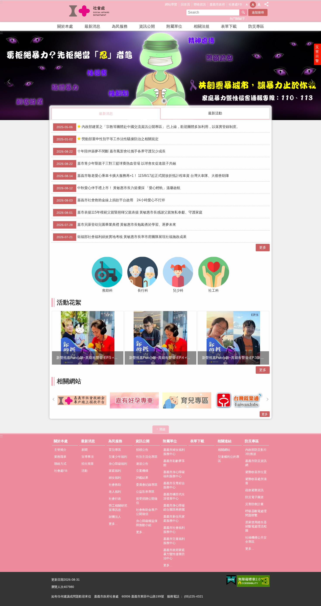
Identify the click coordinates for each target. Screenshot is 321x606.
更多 (262, 247)
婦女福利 (115, 477)
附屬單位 (174, 26)
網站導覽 (171, 4)
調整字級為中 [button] (253, 5)
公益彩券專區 (145, 491)
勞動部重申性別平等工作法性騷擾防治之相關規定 (108, 139)
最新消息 (92, 26)
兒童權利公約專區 (228, 459)
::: (1, 2)
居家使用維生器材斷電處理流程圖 (256, 526)
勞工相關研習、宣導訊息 (119, 507)
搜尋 (243, 12)
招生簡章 (87, 463)
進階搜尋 (258, 12)
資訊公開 (147, 26)
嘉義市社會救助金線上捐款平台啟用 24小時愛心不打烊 (111, 200)
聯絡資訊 (200, 4)
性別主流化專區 (146, 456)
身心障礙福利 (118, 463)
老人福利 (115, 491)
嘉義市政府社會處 (89, 11)
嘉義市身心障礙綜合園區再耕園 (174, 507)
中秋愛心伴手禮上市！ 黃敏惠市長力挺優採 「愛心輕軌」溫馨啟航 (118, 188)
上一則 (8, 81)
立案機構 (142, 470)
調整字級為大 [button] (259, 5)
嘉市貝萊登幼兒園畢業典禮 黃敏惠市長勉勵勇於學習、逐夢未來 (116, 225)
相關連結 (224, 441)
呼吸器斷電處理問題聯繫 (256, 513)
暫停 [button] (164, 101)
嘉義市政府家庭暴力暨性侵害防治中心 (174, 554)
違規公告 (142, 463)
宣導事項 (87, 456)
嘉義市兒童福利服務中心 (174, 541)
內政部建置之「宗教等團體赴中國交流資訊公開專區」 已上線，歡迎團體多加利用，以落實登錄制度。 (148, 127)
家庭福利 (115, 470)
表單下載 (229, 26)
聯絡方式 (60, 463)
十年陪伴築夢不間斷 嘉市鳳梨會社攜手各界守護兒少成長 (111, 151)
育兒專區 (115, 449)
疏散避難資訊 (254, 490)
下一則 (312, 81)
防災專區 (256, 26)
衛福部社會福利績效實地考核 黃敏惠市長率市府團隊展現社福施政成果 (121, 237)
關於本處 (65, 26)
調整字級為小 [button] (247, 5)
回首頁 (185, 4)
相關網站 (224, 449)
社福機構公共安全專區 (256, 539)
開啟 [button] (162, 429)
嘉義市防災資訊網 (256, 463)
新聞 (84, 449)
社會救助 (115, 484)
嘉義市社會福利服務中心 (174, 530)
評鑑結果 (142, 477)
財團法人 (115, 516)
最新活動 (215, 113)
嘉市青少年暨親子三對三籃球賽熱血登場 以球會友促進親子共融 (116, 163)
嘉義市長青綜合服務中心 (174, 485)
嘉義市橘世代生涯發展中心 (174, 496)
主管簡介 (60, 449)
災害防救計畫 (254, 504)
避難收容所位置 (256, 472)
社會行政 (115, 498)
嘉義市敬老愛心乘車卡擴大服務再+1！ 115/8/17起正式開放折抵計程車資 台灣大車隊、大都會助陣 (143, 176)
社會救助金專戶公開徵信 (146, 512)
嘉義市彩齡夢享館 (174, 463)
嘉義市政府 (217, 4)
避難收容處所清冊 (256, 481)
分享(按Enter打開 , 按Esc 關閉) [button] (266, 4)
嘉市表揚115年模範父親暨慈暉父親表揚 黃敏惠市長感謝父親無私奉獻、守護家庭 (129, 212)
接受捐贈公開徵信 (146, 500)
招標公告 (142, 449)
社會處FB (235, 4)
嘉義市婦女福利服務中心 (174, 452)
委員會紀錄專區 (146, 484)
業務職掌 (60, 456)
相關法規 (201, 26)
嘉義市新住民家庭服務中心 (174, 518)
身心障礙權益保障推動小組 (146, 523)
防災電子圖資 (254, 497)
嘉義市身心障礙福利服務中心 (174, 474)
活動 (84, 470)
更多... (113, 523)
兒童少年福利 (118, 456)
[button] (160, 75)
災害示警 (317, 54)
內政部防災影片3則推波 (256, 452)
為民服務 (120, 26)
